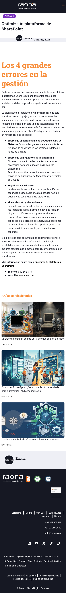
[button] (63, 4)
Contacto (37, 561)
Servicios (38, 556)
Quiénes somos (51, 556)
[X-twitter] (44, 543)
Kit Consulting (10, 561)
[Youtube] (36, 543)
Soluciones (9, 556)
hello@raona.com (24, 275)
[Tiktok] (51, 543)
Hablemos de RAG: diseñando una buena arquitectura (31, 439)
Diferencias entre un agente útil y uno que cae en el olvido (33, 338)
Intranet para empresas (15, 565)
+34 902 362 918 (53, 522)
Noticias (9, 16)
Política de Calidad (52, 561)
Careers (22, 561)
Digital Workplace (24, 556)
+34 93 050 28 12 (53, 527)
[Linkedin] (29, 543)
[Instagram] (58, 543)
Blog (30, 561)
